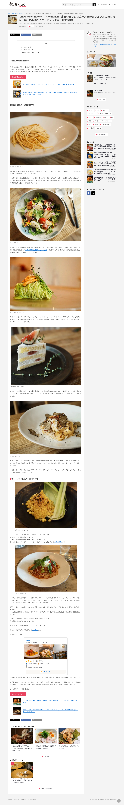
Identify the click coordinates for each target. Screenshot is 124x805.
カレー (106, 117)
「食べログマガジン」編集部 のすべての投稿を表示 (104, 45)
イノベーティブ (106, 124)
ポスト (14, 34)
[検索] (94, 4)
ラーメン (91, 110)
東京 (31, 26)
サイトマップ (24, 799)
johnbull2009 (22, 530)
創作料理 (91, 128)
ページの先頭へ (119, 801)
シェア (24, 34)
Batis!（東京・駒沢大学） (27, 50)
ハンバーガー (92, 114)
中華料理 (98, 117)
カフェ (90, 117)
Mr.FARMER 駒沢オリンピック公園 (36, 250)
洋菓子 (96, 124)
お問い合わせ (33, 799)
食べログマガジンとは (104, 4)
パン (90, 124)
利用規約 (16, 799)
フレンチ (105, 110)
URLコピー (36, 34)
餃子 (90, 121)
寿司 (112, 117)
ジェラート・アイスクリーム (102, 121)
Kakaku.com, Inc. (96, 799)
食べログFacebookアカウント (88, 193)
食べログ (114, 4)
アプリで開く (39, 671)
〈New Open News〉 (25, 47)
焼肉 (98, 110)
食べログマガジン (17, 5)
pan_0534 (21, 593)
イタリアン (40, 26)
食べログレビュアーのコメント (30, 52)
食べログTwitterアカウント (93, 193)
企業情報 (10, 799)
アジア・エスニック (105, 114)
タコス (99, 128)
